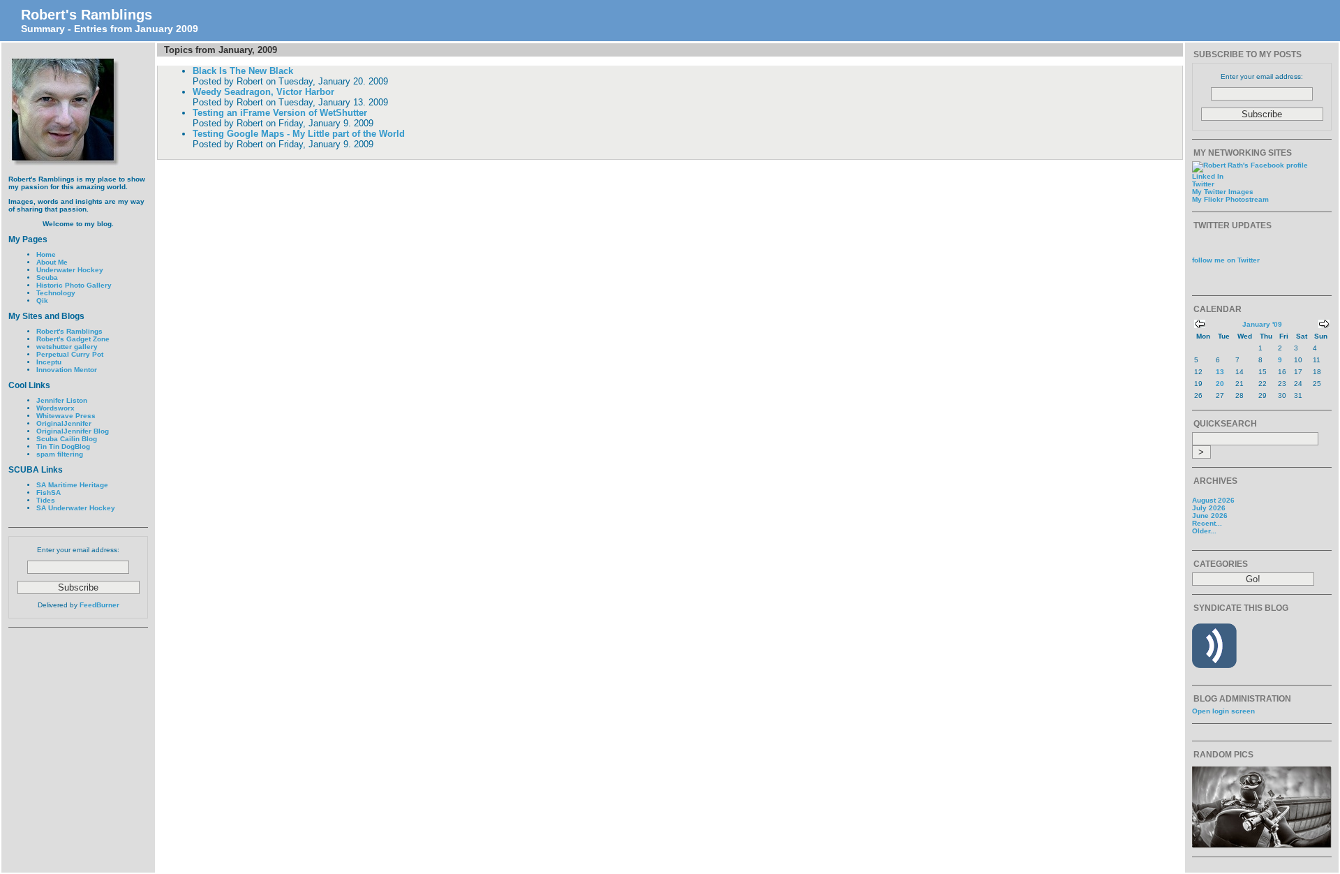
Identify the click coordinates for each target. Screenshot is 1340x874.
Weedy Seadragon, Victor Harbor (263, 92)
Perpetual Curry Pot (69, 354)
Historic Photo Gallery (74, 285)
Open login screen (1223, 711)
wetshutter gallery (67, 346)
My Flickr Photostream (1230, 199)
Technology (55, 293)
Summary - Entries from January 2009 (109, 28)
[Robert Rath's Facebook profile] (1250, 165)
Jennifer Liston (61, 400)
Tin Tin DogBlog (63, 446)
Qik (42, 300)
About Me (52, 262)
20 (1220, 383)
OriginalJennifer (63, 423)
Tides (45, 500)
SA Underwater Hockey (75, 508)
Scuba (47, 277)
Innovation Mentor (66, 369)
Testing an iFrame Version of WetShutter (280, 113)
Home (46, 254)
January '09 (1262, 324)
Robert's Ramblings (86, 14)
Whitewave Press (66, 416)
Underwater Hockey (69, 270)
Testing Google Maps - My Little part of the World (299, 133)
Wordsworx (55, 408)
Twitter (1203, 184)
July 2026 (1209, 508)
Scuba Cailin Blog (66, 439)
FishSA (48, 492)
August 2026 (1213, 500)
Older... (1204, 531)
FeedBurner (99, 605)
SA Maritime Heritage (72, 485)
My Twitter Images (1222, 191)
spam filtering (59, 454)
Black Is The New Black (243, 71)
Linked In (1207, 176)
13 (1220, 372)
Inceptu (48, 362)
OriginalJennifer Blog (72, 431)
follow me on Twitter (1226, 260)
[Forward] (1324, 325)
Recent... (1207, 523)
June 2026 (1210, 515)
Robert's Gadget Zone (73, 339)
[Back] (1199, 325)
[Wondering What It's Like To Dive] (1262, 846)
